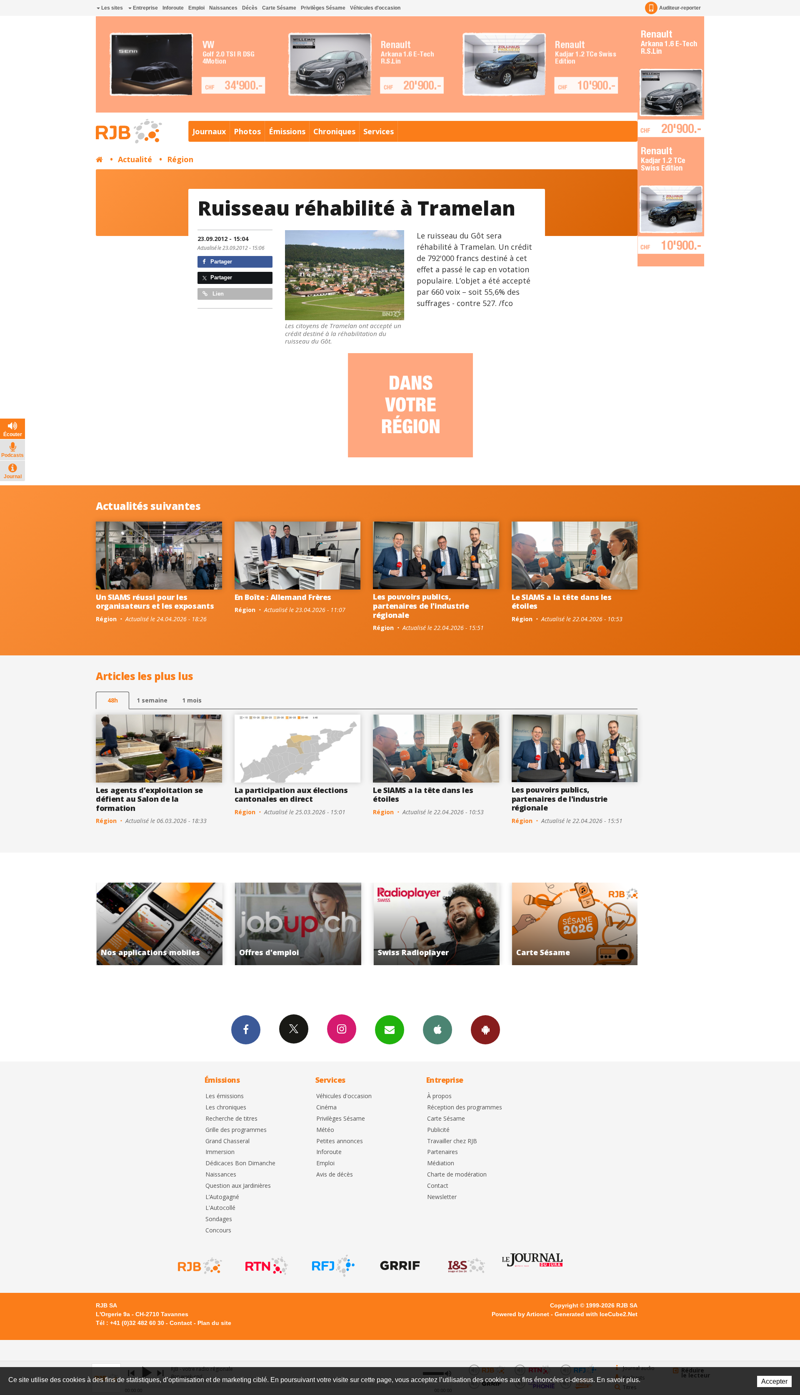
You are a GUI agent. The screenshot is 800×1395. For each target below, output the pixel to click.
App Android (485, 1029)
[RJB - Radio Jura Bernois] (199, 1265)
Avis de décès (334, 1174)
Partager (220, 261)
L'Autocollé (220, 1208)
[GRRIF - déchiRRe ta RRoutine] (399, 1265)
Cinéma (326, 1107)
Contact (437, 1185)
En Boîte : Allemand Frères (283, 597)
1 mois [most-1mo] (192, 700)
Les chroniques (225, 1107)
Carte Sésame (279, 8)
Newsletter (442, 1197)
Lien (217, 294)
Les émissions (224, 1096)
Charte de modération (457, 1174)
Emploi (196, 8)
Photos (247, 131)
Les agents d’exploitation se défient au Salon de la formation (149, 799)
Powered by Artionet (520, 1314)
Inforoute (173, 8)
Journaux (209, 131)
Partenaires (442, 1152)
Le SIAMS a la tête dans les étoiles (562, 601)
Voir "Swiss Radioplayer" (298, 924)
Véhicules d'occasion (375, 8)
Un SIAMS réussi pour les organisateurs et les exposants (155, 601)
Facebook (245, 1029)
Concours (218, 1230)
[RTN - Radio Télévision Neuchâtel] (265, 1265)
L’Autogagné (222, 1197)
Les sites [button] (111, 8)
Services (378, 131)
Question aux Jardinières (238, 1185)
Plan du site (214, 1323)
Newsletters (389, 1029)
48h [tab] (113, 700)
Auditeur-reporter (680, 8)
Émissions (287, 131)
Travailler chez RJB (452, 1141)
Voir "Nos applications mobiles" (575, 924)
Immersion (220, 1152)
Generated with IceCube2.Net (596, 1314)
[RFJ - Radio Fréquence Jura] (332, 1265)
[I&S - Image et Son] (465, 1265)
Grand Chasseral (227, 1141)
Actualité (135, 159)
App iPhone (437, 1029)
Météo (325, 1130)
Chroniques (334, 131)
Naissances (223, 8)
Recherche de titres (231, 1118)
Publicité (438, 1130)
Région (180, 159)
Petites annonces (339, 1141)
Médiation (440, 1163)
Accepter (774, 1381)
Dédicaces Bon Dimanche (240, 1163)
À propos (439, 1096)
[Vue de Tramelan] (344, 275)
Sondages (218, 1219)
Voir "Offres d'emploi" (159, 924)
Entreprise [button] (145, 8)
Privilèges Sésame (323, 8)
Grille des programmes (236, 1130)
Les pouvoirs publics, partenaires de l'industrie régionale (421, 606)
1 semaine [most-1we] (152, 700)
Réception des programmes (464, 1107)
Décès (250, 8)
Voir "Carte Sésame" (436, 924)
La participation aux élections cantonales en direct (291, 794)
